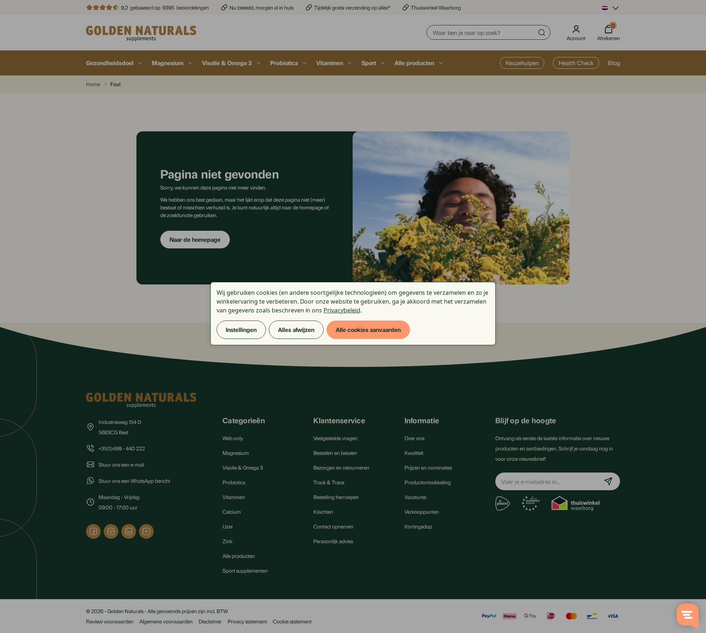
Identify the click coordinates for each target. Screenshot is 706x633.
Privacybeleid (342, 310)
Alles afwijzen (296, 329)
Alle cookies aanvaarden (368, 329)
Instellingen (241, 329)
